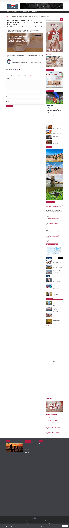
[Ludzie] (49, 360)
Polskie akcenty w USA (56, 270)
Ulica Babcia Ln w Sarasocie (53, 223)
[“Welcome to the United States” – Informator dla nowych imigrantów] (49, 287)
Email (7, 96)
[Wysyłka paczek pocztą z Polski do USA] (49, 303)
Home (7, 16)
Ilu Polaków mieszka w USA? (53, 229)
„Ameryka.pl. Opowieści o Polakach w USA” (57, 279)
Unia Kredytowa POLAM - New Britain (52, 422)
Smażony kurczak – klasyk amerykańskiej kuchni (57, 127)
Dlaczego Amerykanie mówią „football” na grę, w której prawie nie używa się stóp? (54, 109)
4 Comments (55, 317)
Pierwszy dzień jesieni (56, 320)
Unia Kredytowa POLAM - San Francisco (53, 427)
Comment (8, 78)
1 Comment (52, 114)
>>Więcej (17, 458)
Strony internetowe (35, 11)
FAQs (10, 16)
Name (7, 92)
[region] (34, 526)
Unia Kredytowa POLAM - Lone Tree (52, 420)
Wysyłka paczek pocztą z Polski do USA (57, 302)
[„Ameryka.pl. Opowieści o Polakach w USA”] (49, 280)
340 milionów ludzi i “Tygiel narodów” (57, 132)
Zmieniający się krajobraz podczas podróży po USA (57, 315)
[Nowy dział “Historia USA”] (49, 267)
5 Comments (59, 128)
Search (61, 19)
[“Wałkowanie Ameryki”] (49, 294)
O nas (40, 11)
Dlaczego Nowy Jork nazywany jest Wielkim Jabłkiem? (56, 309)
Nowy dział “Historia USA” (57, 265)
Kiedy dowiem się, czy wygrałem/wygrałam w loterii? (15, 56)
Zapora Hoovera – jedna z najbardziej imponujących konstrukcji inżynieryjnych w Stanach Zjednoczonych (54, 206)
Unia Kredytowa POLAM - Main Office (52, 432)
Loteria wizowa (14, 11)
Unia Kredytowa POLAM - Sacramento (52, 425)
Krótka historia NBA (56, 136)
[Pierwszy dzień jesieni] (49, 321)
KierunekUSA (48, 213)
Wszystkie (60, 258)
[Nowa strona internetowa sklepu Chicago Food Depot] (49, 142)
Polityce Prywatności (22, 526)
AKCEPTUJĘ (64, 526)
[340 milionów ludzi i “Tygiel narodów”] (49, 132)
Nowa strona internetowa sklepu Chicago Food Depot (57, 141)
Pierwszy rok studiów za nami (57, 213)
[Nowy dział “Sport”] (49, 262)
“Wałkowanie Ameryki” (56, 293)
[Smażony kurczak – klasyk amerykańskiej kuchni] (49, 127)
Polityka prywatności (34, 518)
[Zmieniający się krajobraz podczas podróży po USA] (49, 316)
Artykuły (8, 11)
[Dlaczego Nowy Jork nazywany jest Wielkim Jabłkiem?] (49, 310)
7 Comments (60, 267)
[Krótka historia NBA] (49, 137)
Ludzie (54, 358)
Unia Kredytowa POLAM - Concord (52, 430)
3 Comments (59, 133)
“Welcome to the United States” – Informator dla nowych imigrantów (57, 285)
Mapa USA (20, 11)
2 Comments (58, 143)
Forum (29, 11)
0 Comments (55, 289)
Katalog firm (25, 11)
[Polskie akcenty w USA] (49, 272)
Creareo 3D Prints (49, 417)
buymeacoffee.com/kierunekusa (33, 26)
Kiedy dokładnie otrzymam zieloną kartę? (35, 55)
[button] (10, 11)
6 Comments (60, 272)
